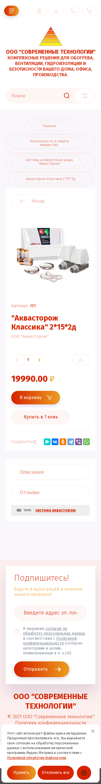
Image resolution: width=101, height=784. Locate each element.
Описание (32, 472)
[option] (50, 253)
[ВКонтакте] (55, 441)
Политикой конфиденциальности (50, 641)
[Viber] (78, 441)
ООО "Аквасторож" (30, 336)
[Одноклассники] (62, 441)
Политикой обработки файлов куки (36, 758)
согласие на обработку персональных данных (54, 631)
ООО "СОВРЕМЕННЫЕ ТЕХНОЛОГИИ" (50, 52)
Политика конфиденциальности (50, 723)
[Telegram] (70, 441)
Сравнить (81, 360)
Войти (39, 11)
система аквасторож (55, 510)
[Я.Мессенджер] (47, 441)
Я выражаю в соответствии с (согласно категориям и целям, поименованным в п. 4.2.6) (54, 641)
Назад (37, 201)
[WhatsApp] (86, 441)
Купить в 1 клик (41, 417)
